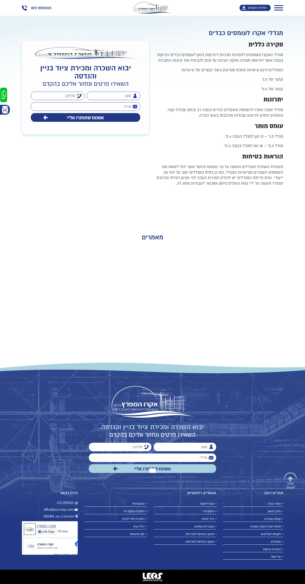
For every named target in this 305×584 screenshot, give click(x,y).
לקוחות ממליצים (271, 534)
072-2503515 (65, 503)
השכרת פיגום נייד (133, 511)
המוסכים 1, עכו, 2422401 (58, 516)
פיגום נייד (208, 511)
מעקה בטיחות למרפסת (199, 541)
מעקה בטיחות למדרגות (199, 534)
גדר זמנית (207, 519)
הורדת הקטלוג (257, 8)
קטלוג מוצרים (272, 519)
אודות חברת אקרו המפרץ (265, 526)
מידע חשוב (274, 511)
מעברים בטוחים (204, 526)
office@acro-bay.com (58, 509)
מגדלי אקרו (207, 503)
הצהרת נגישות (272, 549)
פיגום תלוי (138, 503)
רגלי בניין (139, 526)
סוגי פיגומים (137, 534)
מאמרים (276, 541)
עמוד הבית (274, 503)
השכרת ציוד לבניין (133, 519)
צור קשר (276, 556)
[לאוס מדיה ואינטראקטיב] (152, 577)
